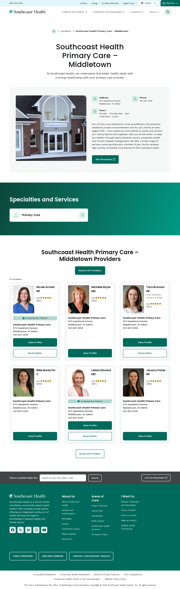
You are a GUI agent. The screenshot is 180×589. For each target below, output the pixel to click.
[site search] (168, 12)
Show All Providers (90, 453)
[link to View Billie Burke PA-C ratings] (46, 382)
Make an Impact (129, 520)
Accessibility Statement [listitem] (44, 574)
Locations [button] (135, 12)
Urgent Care (128, 3)
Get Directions (104, 159)
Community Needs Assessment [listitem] (74, 574)
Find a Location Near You (23, 478)
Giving (94, 3)
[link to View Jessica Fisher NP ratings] (156, 382)
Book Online (35, 353)
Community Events (71, 529)
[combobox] (63, 477)
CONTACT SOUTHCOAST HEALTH (91, 556)
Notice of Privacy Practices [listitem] (107, 574)
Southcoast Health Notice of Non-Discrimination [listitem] (77, 579)
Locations (65, 31)
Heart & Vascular (99, 506)
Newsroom (67, 539)
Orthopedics (97, 516)
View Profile (35, 342)
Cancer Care (97, 511)
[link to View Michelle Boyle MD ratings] (101, 299)
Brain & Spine (98, 521)
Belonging (66, 519)
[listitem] (13, 530)
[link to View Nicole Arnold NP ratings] (46, 299)
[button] (170, 3)
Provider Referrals (110, 3)
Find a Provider (128, 510)
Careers (83, 3)
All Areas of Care (99, 534)
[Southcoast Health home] (27, 11)
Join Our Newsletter (155, 478)
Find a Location (128, 515)
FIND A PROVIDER (23, 556)
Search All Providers (90, 270)
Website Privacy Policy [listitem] (115, 579)
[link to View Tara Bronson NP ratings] (156, 305)
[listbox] (148, 3)
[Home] (54, 31)
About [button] (152, 12)
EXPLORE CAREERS (52, 556)
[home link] (27, 496)
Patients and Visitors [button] (73, 12)
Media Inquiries (69, 534)
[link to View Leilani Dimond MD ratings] (101, 382)
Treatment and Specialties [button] (107, 12)
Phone (148, 100)
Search (94, 478)
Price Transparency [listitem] (133, 574)
